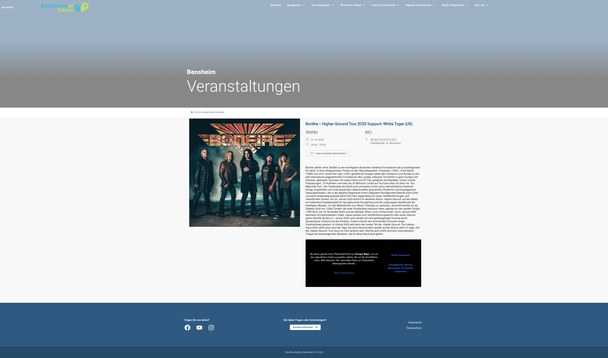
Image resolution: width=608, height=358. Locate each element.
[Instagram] (211, 328)
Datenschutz (414, 328)
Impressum (415, 322)
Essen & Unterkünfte (383, 5)
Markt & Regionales (453, 5)
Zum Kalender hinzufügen (330, 153)
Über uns (480, 5)
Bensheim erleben (351, 5)
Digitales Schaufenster (418, 5)
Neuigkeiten (294, 5)
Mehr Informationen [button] (344, 272)
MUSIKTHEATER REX (383, 139)
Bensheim (7, 7)
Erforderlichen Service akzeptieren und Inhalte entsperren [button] (400, 268)
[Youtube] (199, 328)
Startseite (275, 5)
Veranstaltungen (320, 5)
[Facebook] (187, 328)
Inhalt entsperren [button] (400, 255)
